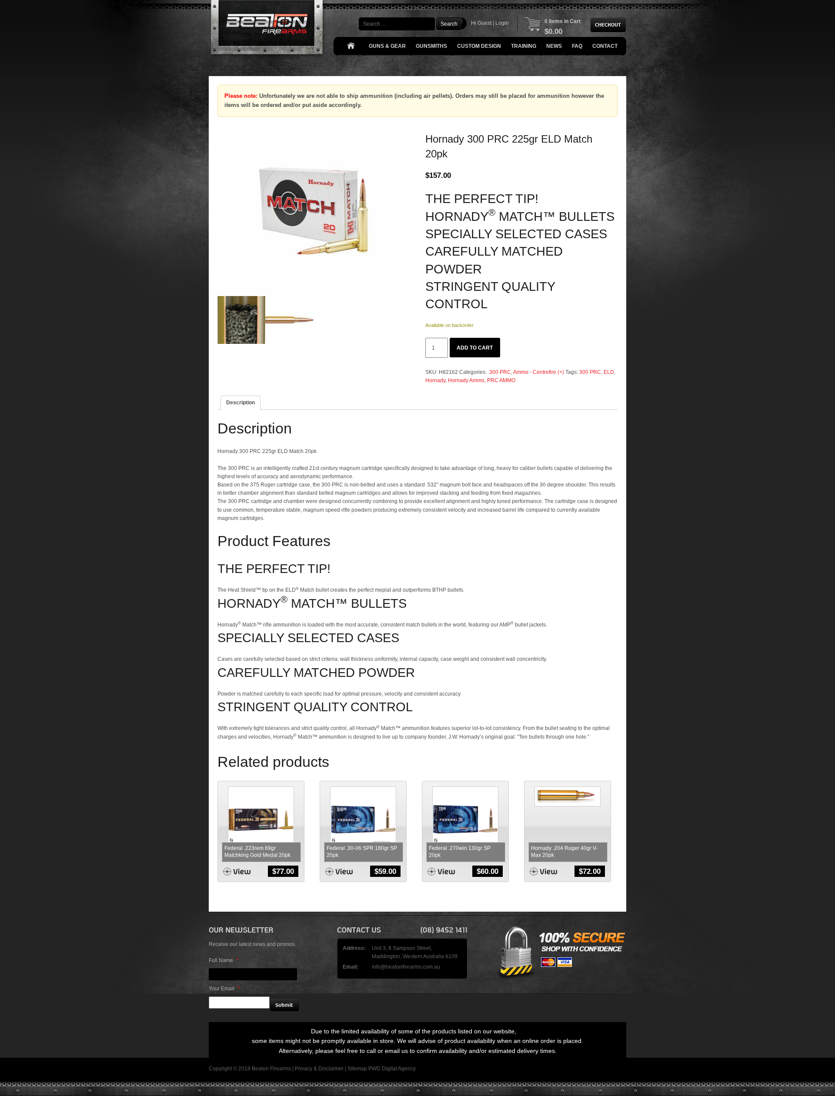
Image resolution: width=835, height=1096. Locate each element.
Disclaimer (331, 1069)
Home (350, 46)
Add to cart (475, 348)
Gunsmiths (431, 46)
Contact (605, 46)
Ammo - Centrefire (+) (538, 372)
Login (502, 23)
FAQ (577, 46)
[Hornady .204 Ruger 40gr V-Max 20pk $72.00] (567, 796)
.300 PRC (499, 372)
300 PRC (590, 372)
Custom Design (479, 46)
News (554, 46)
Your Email (224, 989)
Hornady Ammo (466, 380)
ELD (609, 372)
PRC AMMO (501, 380)
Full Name (224, 960)
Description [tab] (240, 403)
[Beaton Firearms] (268, 29)
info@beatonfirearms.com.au (406, 967)
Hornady (435, 380)
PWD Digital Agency (392, 1069)
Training (523, 46)
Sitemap (357, 1069)
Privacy (303, 1069)
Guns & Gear (387, 46)
